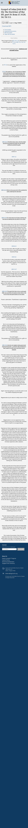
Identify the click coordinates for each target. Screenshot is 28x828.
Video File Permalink (9, 34)
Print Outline (7, 29)
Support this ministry (8, 563)
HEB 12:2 (14, 156)
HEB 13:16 (4, 345)
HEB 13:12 (4, 142)
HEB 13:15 (4, 291)
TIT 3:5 (13, 42)
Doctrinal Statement (8, 561)
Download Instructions (10, 31)
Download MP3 (6, 26)
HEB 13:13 (3, 190)
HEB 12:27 (14, 269)
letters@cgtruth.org (11, 573)
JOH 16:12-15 (15, 40)
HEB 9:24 (14, 257)
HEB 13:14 (4, 217)
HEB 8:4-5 (14, 246)
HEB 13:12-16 (19, 42)
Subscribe (21, 549)
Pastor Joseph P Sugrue (9, 558)
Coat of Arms (6, 560)
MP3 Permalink (8, 32)
